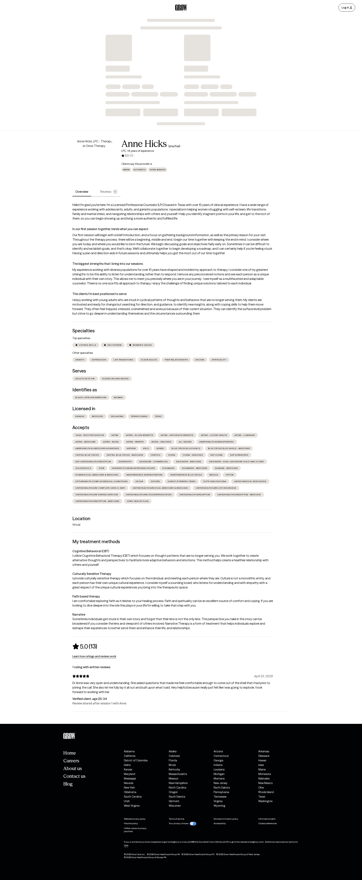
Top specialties (81, 338)
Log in (345, 7)
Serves (79, 371)
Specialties (83, 330)
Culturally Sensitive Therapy (91, 574)
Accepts (80, 427)
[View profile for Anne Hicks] (93, 160)
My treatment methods (96, 541)
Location (81, 518)
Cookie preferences (267, 823)
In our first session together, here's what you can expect (110, 229)
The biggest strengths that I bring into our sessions (107, 264)
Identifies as (84, 389)
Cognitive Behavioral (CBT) (90, 551)
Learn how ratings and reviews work (94, 656)
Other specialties (82, 353)
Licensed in (83, 408)
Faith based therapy (86, 596)
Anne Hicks (144, 143)
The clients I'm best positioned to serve (99, 294)
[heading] (84, 646)
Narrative (78, 614)
